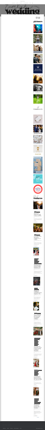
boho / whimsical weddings (37, 338)
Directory (8, 428)
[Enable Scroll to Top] (44, 428)
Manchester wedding (37, 261)
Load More (38, 417)
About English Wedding (16, 428)
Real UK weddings (36, 262)
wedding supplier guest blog (37, 402)
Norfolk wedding (39, 370)
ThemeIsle (41, 428)
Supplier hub (11, 428)
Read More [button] (35, 275)
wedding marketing (36, 289)
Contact (21, 428)
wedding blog (39, 263)
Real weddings (36, 263)
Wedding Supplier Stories (37, 403)
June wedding (36, 340)
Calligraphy (36, 313)
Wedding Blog (4, 428)
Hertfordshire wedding (37, 339)
